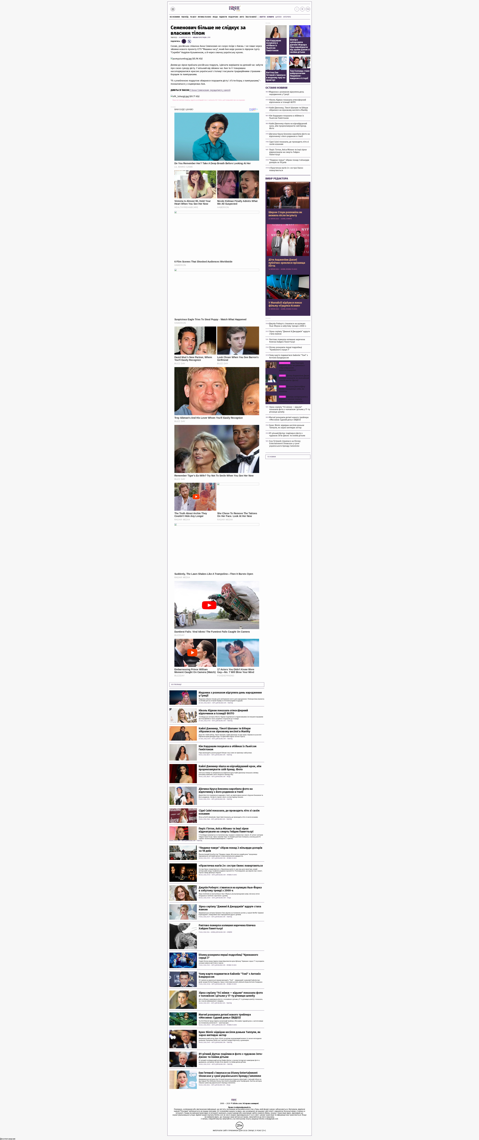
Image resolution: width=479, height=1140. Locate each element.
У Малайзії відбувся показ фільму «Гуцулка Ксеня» (285, 304)
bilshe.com (237, 1103)
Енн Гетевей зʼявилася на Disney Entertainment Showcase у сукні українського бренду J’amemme (230, 1074)
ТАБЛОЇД (184, 17)
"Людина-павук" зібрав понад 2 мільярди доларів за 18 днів (230, 849)
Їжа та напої (251, 17)
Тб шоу (193, 17)
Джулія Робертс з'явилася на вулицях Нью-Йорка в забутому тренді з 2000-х (230, 889)
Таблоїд (174, 37)
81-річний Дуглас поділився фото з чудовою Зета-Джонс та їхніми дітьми (231, 1055)
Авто (242, 17)
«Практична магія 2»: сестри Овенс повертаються (231, 865)
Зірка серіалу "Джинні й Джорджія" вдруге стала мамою (230, 908)
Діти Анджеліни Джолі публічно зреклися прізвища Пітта (287, 262)
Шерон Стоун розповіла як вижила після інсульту (285, 214)
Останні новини (276, 87)
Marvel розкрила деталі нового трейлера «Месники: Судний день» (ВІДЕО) (225, 1016)
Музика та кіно (204, 17)
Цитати (278, 17)
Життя (262, 17)
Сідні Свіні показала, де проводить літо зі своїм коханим (229, 812)
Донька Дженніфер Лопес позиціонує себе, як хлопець (292, 388)
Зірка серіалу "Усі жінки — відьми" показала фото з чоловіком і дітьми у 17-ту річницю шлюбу (231, 994)
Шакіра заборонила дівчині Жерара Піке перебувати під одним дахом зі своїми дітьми (300, 46)
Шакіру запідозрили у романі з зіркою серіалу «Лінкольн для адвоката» (293, 399)
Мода (215, 17)
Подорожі (233, 17)
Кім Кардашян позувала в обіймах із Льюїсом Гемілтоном (227, 748)
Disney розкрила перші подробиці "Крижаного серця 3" (228, 956)
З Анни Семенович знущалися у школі (210, 90)
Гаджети (223, 17)
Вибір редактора (276, 178)
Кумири (270, 17)
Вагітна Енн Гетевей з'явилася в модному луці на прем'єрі (276, 76)
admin (213, 932)
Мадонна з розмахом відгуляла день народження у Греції (230, 694)
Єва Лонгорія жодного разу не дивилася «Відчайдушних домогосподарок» (292, 366)
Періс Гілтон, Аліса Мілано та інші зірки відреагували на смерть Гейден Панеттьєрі (226, 830)
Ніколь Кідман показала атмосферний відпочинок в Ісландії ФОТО (223, 712)
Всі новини (175, 17)
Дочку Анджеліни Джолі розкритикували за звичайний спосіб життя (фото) (294, 378)
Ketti (213, 703)
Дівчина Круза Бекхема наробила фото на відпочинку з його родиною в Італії (226, 790)
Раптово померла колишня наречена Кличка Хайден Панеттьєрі (227, 927)
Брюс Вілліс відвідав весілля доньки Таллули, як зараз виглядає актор (229, 1034)
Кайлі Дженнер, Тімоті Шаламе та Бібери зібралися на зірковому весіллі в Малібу (225, 730)
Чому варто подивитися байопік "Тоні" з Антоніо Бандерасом (230, 975)
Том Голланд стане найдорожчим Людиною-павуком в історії (299, 75)
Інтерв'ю (287, 17)
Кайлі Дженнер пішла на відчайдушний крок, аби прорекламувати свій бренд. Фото (230, 768)
